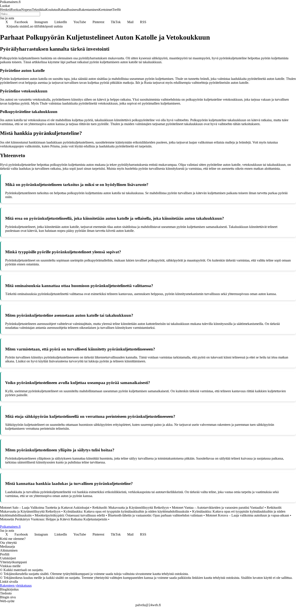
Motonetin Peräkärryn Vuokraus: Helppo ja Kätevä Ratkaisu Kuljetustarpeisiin (53, 519)
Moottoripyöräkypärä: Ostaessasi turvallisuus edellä (70, 515)
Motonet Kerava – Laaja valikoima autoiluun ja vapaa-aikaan (247, 515)
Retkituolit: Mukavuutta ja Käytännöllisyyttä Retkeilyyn (130, 507)
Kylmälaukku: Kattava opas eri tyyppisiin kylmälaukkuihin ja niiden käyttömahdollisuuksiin (126, 511)
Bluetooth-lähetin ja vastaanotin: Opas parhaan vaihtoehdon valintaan (155, 515)
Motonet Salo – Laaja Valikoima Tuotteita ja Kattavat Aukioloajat (44, 507)
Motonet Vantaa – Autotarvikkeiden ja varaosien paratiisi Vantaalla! (218, 507)
